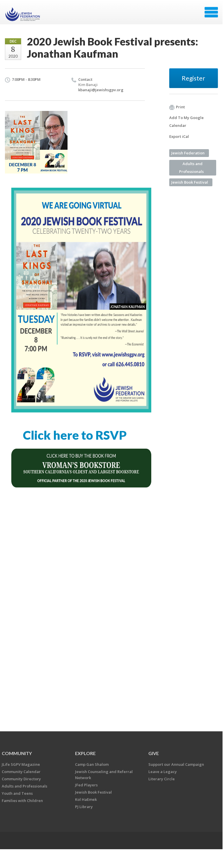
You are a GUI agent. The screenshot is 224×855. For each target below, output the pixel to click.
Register (193, 78)
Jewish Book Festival (189, 182)
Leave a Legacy (162, 771)
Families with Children (22, 800)
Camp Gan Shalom (92, 764)
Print (180, 106)
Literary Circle (161, 778)
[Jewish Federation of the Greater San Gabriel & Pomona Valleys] (23, 14)
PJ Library (84, 806)
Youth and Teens (17, 793)
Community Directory (21, 778)
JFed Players (86, 785)
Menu (211, 12)
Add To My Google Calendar (186, 121)
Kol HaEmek (86, 799)
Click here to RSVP (75, 435)
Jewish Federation (188, 153)
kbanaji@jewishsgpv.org (100, 89)
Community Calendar (21, 771)
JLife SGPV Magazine (21, 764)
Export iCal (179, 136)
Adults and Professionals (191, 167)
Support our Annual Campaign (176, 764)
